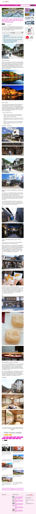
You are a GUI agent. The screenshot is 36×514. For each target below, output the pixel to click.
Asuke (7, 437)
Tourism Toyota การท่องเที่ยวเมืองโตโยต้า (10, 41)
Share (3, 440)
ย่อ (22, 32)
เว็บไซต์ (3, 377)
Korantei (15, 437)
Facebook (12, 432)
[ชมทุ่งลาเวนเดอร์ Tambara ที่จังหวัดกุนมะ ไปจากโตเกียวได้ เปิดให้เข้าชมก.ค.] (13, 500)
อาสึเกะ (14, 438)
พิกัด (11, 125)
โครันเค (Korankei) (7, 35)
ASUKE (8, 125)
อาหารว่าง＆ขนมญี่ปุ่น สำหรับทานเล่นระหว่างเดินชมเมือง (13, 39)
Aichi (4, 437)
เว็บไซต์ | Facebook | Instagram (9, 42)
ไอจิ (20, 438)
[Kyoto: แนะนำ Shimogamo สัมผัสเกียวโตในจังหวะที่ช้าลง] (13, 510)
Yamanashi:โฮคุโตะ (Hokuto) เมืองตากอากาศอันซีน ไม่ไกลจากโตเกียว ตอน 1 (17, 507)
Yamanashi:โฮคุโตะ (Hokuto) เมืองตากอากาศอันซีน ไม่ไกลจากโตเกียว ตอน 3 (17, 504)
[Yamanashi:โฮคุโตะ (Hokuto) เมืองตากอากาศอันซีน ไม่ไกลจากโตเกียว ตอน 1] (13, 507)
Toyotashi (3, 438)
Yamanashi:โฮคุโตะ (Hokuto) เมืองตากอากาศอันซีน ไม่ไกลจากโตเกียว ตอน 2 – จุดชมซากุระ (17, 497)
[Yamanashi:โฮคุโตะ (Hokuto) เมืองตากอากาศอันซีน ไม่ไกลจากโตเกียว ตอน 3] (13, 503)
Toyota (22, 437)
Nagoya (18, 437)
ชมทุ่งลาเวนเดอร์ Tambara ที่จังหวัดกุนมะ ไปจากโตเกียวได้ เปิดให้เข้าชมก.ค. (17, 501)
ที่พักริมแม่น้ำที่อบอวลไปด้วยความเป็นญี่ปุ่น (10, 40)
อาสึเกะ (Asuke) (6, 36)
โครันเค (17, 438)
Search (32, 5)
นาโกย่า (10, 438)
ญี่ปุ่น (7, 438)
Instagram (19, 432)
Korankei (11, 437)
